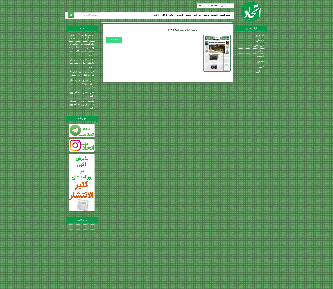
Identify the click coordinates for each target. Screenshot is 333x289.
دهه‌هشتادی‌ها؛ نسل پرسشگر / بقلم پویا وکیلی (82, 37)
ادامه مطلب (113, 40)
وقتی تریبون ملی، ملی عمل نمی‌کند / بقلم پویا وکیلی (82, 84)
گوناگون (164, 15)
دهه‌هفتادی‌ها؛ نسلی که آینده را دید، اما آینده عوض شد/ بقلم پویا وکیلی (82, 49)
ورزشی (260, 61)
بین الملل (197, 15)
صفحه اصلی (225, 15)
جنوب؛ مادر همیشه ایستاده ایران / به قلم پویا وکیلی (82, 104)
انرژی (171, 15)
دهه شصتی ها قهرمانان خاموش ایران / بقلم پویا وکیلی (82, 63)
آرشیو (156, 15)
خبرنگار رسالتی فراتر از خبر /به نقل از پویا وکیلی (82, 73)
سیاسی (188, 15)
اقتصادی (214, 15)
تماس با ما (206, 5)
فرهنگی (206, 15)
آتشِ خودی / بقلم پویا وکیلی (82, 94)
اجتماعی (179, 15)
